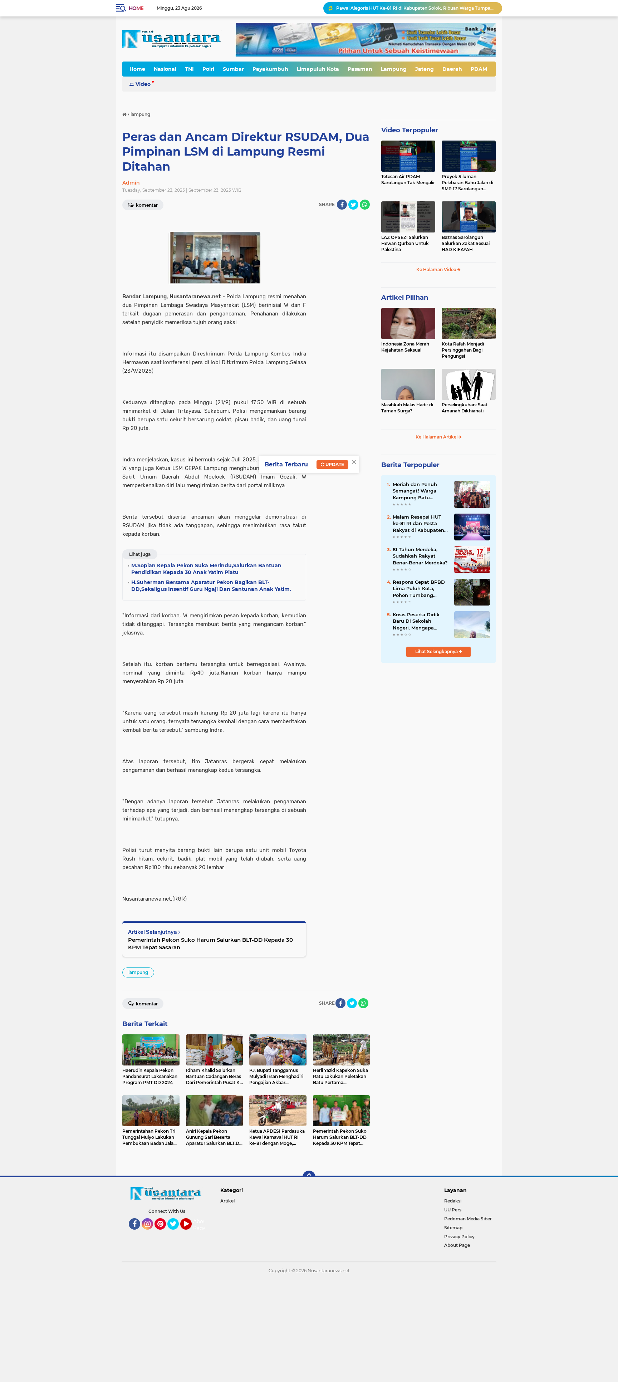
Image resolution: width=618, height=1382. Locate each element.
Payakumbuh (270, 69)
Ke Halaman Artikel (437, 437)
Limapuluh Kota (318, 69)
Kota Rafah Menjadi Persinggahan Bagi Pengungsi (463, 350)
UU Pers (452, 1209)
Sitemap (453, 1227)
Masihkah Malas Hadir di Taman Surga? (407, 407)
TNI (189, 69)
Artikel (227, 1201)
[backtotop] (309, 1177)
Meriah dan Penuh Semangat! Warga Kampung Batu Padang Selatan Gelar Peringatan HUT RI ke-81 (420, 491)
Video (143, 84)
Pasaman (360, 69)
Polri (208, 69)
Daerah (452, 69)
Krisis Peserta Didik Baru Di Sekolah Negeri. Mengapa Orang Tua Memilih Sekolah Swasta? (416, 621)
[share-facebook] (342, 205)
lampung (138, 972)
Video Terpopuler (409, 130)
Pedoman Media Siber (468, 1218)
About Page (201, 1225)
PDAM (479, 69)
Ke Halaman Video (436, 269)
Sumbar (233, 69)
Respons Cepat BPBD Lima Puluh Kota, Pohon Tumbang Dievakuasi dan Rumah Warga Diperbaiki (419, 588)
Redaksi (452, 1201)
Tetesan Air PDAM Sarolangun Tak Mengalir (408, 179)
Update (334, 464)
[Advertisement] (214, 1330)
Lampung (394, 69)
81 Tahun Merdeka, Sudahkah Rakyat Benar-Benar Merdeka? (420, 556)
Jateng (424, 69)
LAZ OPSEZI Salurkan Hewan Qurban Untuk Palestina (405, 243)
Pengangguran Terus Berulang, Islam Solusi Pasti (389, 8)
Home (136, 8)
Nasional (165, 69)
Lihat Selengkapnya (437, 651)
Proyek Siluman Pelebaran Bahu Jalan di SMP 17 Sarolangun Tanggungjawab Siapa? (467, 183)
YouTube (190, 1233)
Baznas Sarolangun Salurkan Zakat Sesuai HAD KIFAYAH (466, 243)
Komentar (146, 205)
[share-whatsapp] (365, 205)
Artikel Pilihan (404, 298)
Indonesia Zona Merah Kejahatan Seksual (405, 347)
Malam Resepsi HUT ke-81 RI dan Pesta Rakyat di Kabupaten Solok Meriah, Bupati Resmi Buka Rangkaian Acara (418, 523)
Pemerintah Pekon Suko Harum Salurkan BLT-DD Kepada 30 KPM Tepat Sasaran (210, 943)
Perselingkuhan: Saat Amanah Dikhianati (464, 407)
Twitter (176, 1233)
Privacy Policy (459, 1236)
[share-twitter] (353, 205)
